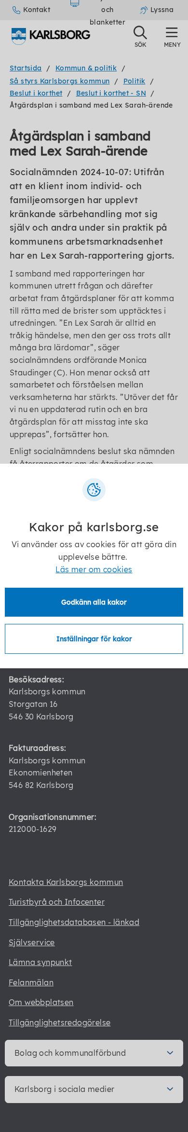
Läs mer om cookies (93, 569)
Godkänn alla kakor (94, 602)
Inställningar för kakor (94, 639)
